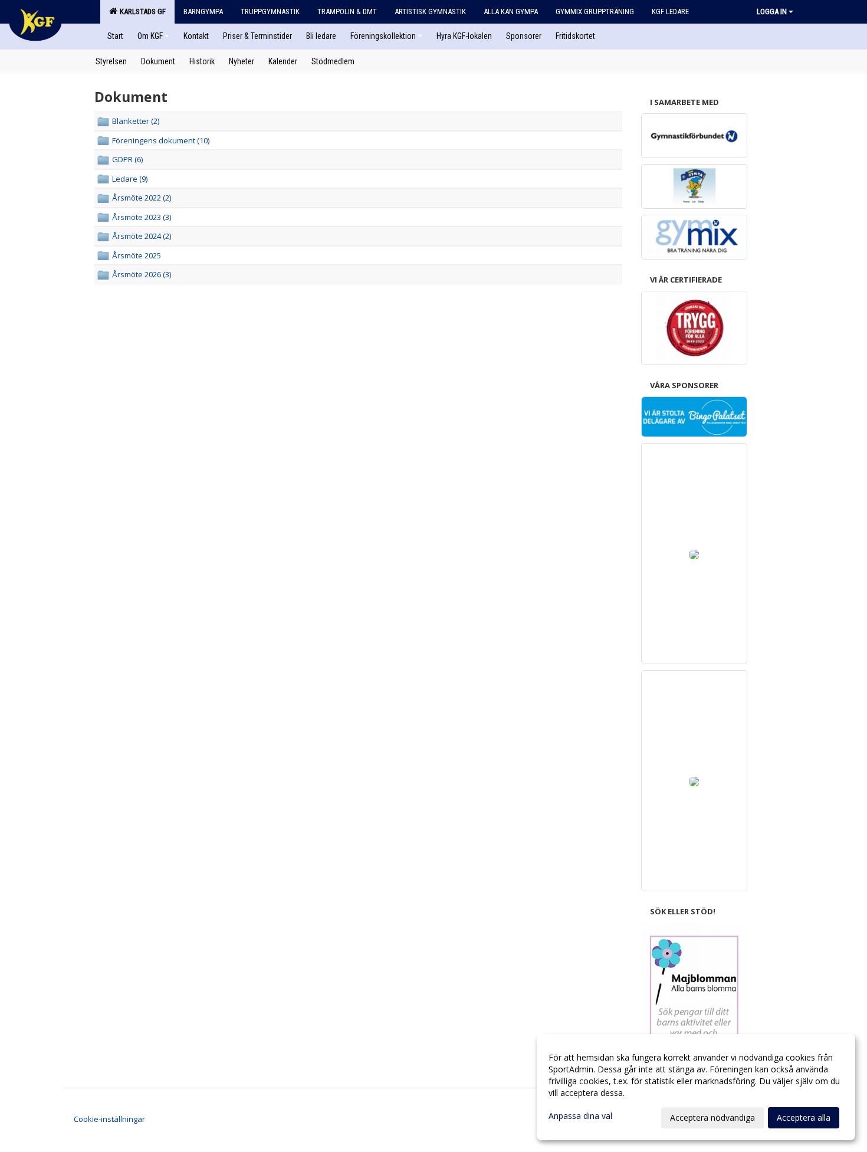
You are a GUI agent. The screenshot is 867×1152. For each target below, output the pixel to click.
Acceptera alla (803, 1117)
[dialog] (696, 1087)
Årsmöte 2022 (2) (141, 197)
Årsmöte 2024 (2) (141, 236)
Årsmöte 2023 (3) (141, 217)
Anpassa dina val (580, 1116)
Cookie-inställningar (109, 1119)
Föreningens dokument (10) (160, 140)
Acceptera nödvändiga (712, 1117)
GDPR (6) (127, 159)
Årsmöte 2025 (136, 255)
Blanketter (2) (135, 121)
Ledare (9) (129, 178)
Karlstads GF (141, 11)
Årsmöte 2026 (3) (141, 274)
